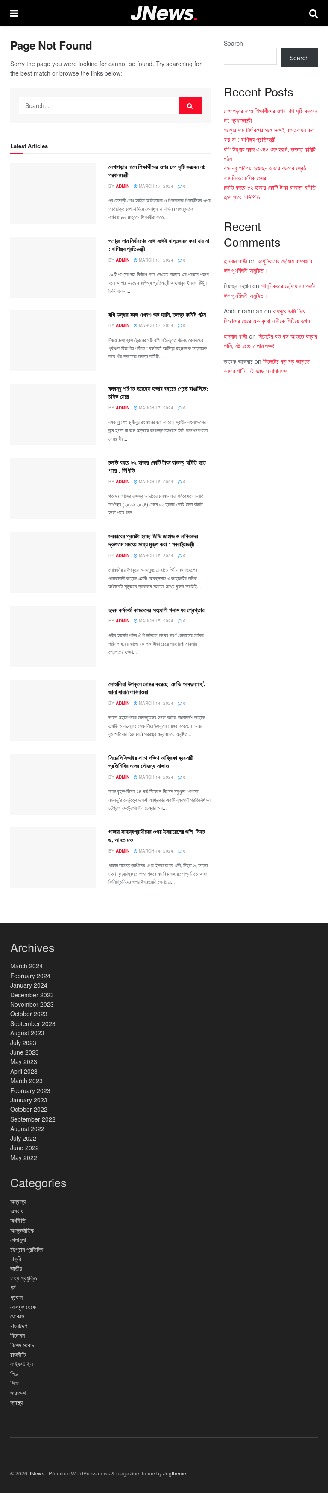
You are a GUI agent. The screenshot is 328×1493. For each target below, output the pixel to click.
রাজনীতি (18, 1354)
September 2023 (33, 1023)
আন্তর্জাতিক (22, 1230)
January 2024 (28, 985)
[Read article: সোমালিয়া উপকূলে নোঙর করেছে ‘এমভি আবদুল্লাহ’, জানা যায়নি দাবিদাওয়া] (53, 710)
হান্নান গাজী (235, 261)
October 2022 (28, 1109)
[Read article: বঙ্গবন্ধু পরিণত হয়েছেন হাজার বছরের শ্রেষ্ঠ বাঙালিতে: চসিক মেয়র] (53, 414)
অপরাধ (16, 1211)
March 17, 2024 (155, 186)
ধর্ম (12, 1287)
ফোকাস (17, 1316)
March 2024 (26, 965)
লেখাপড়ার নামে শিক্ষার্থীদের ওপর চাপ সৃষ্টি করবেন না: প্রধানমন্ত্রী (157, 170)
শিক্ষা (15, 1383)
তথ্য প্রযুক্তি (23, 1278)
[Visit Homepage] (164, 13)
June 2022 (24, 1147)
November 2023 (32, 1004)
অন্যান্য (18, 1201)
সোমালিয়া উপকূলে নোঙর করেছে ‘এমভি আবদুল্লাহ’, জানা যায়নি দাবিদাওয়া (156, 687)
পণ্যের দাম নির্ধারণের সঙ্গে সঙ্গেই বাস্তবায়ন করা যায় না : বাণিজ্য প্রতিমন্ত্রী (158, 244)
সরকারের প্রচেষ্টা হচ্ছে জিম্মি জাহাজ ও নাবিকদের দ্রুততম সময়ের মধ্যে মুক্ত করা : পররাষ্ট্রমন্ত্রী (153, 540)
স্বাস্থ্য (16, 1402)
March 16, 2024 (155, 482)
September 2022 (33, 1119)
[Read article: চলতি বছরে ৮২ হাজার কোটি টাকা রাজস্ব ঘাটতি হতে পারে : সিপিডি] (53, 488)
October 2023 (28, 1013)
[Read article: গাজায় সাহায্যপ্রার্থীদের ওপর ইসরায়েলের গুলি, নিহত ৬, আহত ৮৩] (53, 857)
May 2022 (23, 1157)
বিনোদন (17, 1335)
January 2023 (28, 1100)
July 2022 (23, 1138)
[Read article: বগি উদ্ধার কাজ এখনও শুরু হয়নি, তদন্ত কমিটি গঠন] (53, 340)
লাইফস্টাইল (21, 1363)
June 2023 (24, 1052)
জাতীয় (16, 1268)
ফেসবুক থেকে (23, 1306)
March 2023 (26, 1080)
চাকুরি (15, 1258)
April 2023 (24, 1071)
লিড (14, 1373)
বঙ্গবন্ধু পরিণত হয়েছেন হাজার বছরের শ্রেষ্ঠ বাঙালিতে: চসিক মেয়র (158, 392)
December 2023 (32, 994)
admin (122, 186)
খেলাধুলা (18, 1239)
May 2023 (23, 1061)
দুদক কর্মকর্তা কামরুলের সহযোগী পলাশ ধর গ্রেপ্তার (156, 609)
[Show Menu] (14, 13)
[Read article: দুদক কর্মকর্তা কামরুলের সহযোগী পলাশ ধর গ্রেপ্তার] (53, 636)
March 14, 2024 (155, 703)
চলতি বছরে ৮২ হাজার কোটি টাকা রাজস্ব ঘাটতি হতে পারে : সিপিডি (157, 466)
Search (233, 43)
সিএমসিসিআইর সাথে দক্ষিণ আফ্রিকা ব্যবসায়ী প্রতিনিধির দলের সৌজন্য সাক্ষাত (150, 761)
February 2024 (30, 975)
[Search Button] (313, 13)
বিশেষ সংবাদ (22, 1345)
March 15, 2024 (155, 555)
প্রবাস (16, 1297)
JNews (36, 1473)
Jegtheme (174, 1473)
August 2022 (27, 1128)
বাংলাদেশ (18, 1325)
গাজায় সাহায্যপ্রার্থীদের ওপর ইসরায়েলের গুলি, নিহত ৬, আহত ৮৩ (156, 835)
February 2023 (30, 1090)
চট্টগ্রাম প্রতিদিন (26, 1249)
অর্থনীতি (18, 1220)
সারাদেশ (18, 1392)
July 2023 (23, 1042)
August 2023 (27, 1032)
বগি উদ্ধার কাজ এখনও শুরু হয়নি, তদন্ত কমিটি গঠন (157, 314)
